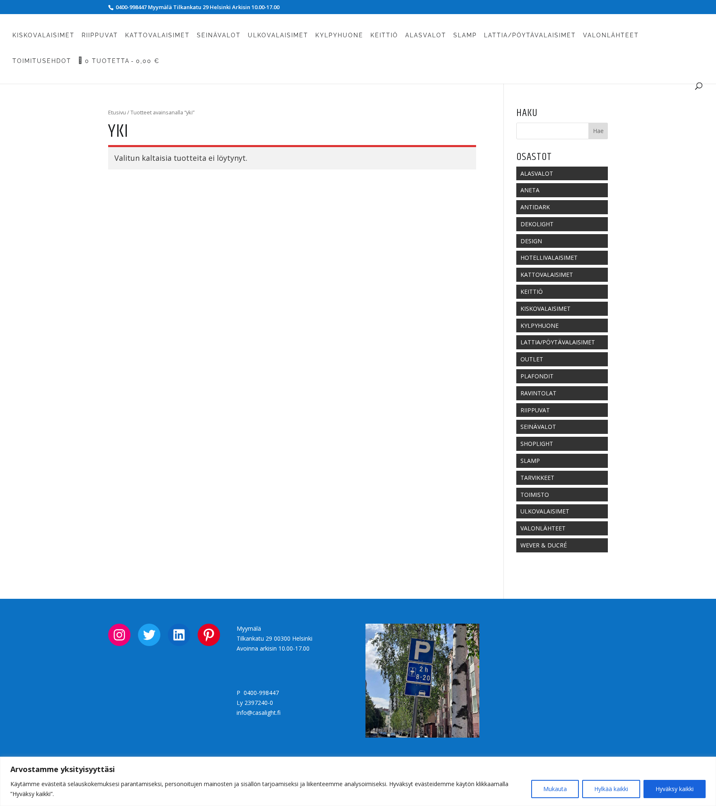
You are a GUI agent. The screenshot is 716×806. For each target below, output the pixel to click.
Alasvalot (425, 35)
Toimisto (534, 495)
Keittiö (384, 35)
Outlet (531, 359)
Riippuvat (100, 35)
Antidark (535, 207)
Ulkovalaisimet (278, 35)
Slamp (465, 35)
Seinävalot (219, 35)
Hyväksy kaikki (675, 789)
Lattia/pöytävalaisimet (530, 35)
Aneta (529, 190)
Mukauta (555, 789)
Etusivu (117, 112)
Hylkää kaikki (611, 789)
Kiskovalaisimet (43, 35)
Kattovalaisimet (157, 35)
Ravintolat (538, 393)
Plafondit (537, 376)
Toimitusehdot (41, 61)
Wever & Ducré (543, 545)
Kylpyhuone (339, 35)
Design (531, 241)
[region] (358, 781)
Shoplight (536, 444)
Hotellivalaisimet (549, 257)
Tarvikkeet (537, 478)
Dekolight (537, 224)
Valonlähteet (611, 35)
